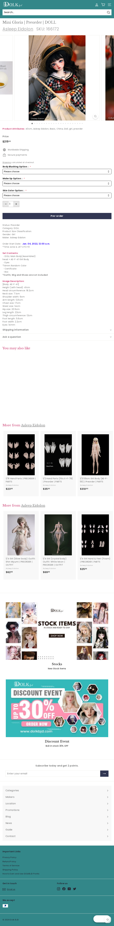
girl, (71, 128)
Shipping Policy (10, 869)
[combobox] (57, 171)
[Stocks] (57, 631)
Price (6, 136)
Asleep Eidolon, (41, 128)
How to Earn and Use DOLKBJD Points (21, 873)
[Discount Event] (57, 708)
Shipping (7, 162)
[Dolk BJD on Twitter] (74, 888)
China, (60, 128)
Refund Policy (9, 861)
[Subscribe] (104, 774)
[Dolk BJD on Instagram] (58, 888)
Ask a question (12, 336)
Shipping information (16, 329)
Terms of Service (11, 865)
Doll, (66, 128)
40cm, (29, 128)
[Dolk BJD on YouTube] (69, 888)
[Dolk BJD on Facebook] (63, 888)
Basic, (53, 128)
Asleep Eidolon (18, 29)
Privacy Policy (9, 857)
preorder (78, 128)
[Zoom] (95, 116)
